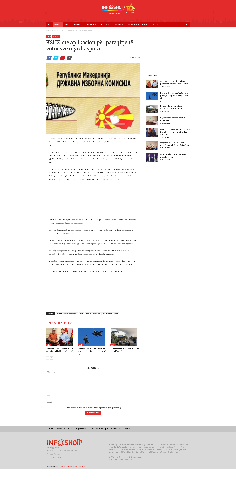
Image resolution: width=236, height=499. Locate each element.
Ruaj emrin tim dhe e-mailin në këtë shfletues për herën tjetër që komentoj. (94, 404)
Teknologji (111, 24)
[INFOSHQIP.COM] (118, 9)
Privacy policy (72, 463)
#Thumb (120, 24)
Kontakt (120, 425)
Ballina (48, 30)
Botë (80, 344)
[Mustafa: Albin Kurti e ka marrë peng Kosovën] (152, 156)
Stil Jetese (90, 24)
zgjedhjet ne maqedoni (110, 313)
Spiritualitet (78, 24)
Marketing (109, 425)
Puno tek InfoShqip (93, 425)
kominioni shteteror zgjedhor (67, 313)
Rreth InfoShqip (62, 425)
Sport (61, 24)
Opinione (69, 24)
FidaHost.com (60, 463)
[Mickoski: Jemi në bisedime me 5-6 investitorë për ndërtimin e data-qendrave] (152, 131)
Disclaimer (83, 463)
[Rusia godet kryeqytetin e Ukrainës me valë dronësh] (125, 336)
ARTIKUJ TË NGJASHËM (57, 322)
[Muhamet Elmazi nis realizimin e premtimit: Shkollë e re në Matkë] (61, 336)
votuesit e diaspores (93, 313)
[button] (187, 24)
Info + (127, 24)
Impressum (77, 425)
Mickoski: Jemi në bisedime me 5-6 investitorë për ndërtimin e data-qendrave (173, 131)
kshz (81, 313)
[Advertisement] (93, 200)
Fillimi (50, 425)
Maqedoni (56, 36)
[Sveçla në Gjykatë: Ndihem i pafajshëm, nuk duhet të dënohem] (152, 144)
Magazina (100, 24)
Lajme (53, 24)
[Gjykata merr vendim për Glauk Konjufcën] (152, 119)
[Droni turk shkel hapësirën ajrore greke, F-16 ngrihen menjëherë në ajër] (93, 336)
